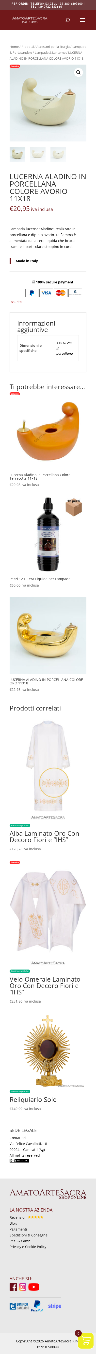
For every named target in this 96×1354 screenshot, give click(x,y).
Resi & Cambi (21, 1241)
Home (14, 46)
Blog (13, 1223)
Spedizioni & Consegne (29, 1235)
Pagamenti (18, 1229)
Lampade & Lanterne (50, 52)
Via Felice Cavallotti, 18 (28, 1143)
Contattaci (18, 1137)
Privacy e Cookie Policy (28, 1246)
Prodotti (27, 46)
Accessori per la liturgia (53, 46)
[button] (78, 72)
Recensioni (19, 1217)
